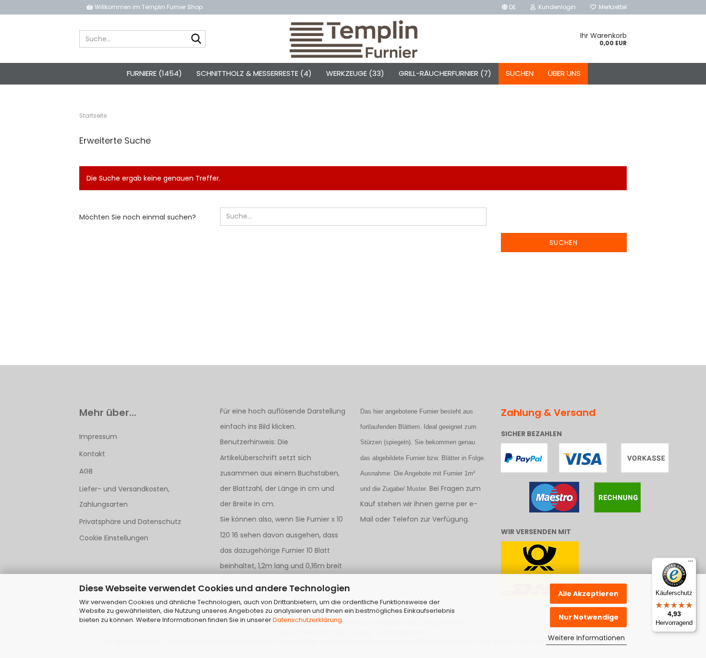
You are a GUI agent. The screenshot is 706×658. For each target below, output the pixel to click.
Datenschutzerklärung (307, 619)
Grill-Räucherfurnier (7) (445, 73)
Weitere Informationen (586, 638)
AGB (86, 471)
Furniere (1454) (154, 73)
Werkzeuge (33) (355, 73)
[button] (509, 7)
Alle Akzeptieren (588, 593)
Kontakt (92, 454)
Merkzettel (611, 7)
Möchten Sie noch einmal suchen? (137, 217)
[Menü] (690, 563)
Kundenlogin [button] (556, 7)
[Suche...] (196, 39)
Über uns (564, 73)
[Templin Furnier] (353, 39)
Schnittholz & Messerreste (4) (254, 73)
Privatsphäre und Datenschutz (130, 521)
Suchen (520, 73)
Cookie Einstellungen (113, 538)
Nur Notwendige (589, 617)
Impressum (98, 436)
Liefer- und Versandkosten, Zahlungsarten (124, 496)
